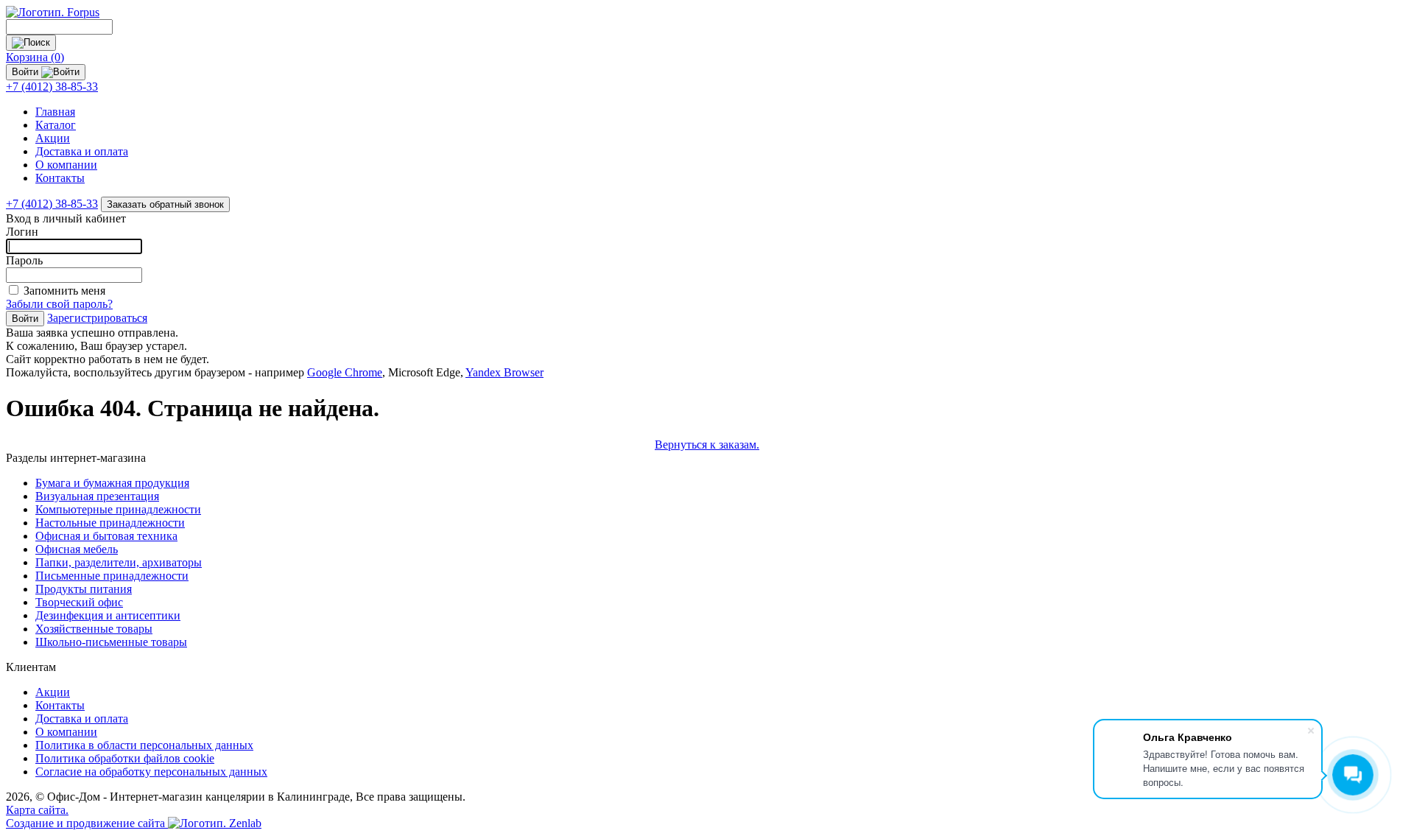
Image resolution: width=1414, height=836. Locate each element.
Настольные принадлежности (110, 522)
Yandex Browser (504, 372)
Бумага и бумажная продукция (112, 483)
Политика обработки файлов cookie (124, 758)
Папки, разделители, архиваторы (118, 562)
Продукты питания (83, 589)
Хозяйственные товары (93, 628)
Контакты (60, 178)
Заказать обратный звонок (165, 204)
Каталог (55, 125)
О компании (66, 164)
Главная (55, 111)
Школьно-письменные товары (111, 642)
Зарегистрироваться (97, 318)
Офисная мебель (76, 549)
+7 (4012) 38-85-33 (52, 86)
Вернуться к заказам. (707, 444)
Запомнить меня (64, 290)
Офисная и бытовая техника (106, 536)
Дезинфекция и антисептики (107, 615)
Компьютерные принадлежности (118, 509)
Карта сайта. (37, 810)
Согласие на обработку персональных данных (151, 771)
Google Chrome (344, 372)
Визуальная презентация (97, 496)
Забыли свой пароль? (59, 304)
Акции (52, 138)
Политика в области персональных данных (144, 745)
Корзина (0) (35, 57)
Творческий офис (79, 602)
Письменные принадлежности (112, 575)
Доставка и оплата (81, 151)
